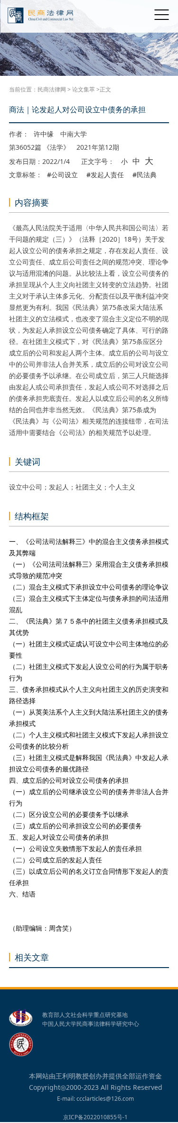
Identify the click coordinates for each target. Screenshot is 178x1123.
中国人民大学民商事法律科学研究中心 (90, 1024)
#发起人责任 (105, 175)
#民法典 (144, 175)
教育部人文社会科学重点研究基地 (85, 1015)
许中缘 (44, 134)
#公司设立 (62, 175)
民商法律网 (51, 89)
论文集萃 (83, 89)
